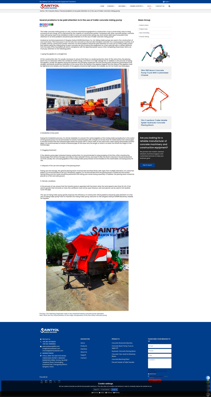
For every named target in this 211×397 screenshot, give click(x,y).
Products (84, 346)
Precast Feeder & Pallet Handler (123, 362)
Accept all (114, 389)
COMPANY (110, 6)
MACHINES (122, 6)
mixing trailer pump (113, 138)
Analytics (102, 392)
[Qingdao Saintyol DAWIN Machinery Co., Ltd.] (49, 6)
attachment (153, 374)
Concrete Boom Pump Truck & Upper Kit (122, 347)
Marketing (117, 392)
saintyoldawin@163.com (51, 346)
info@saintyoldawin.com (51, 349)
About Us (84, 352)
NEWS (149, 6)
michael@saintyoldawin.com (52, 351)
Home (42, 11)
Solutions (84, 349)
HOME (102, 6)
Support (83, 355)
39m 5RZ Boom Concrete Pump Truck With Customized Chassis (154, 72)
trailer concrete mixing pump (53, 31)
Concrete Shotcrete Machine (122, 343)
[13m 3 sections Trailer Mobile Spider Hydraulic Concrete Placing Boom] (154, 99)
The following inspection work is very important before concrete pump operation (75, 313)
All (46, 11)
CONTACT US (160, 6)
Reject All (96, 389)
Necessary (95, 392)
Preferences (110, 392)
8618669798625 (47, 353)
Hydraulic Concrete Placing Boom (124, 351)
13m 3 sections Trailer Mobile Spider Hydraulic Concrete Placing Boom (154, 122)
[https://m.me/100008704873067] (208, 378)
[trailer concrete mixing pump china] (87, 256)
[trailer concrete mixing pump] (87, 100)
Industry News (54, 11)
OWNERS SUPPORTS (136, 6)
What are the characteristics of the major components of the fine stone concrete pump (75, 315)
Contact (84, 358)
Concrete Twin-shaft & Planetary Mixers (123, 355)
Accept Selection (105, 389)
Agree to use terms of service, (158, 377)
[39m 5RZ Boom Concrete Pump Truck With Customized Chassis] (154, 54)
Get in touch (147, 165)
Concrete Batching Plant (120, 359)
